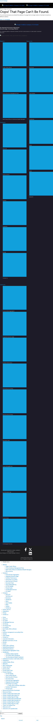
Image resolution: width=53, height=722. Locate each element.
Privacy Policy (23, 557)
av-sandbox (6, 627)
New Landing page (7, 665)
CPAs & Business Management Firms (15, 568)
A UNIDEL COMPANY (16, 550)
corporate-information (8, 639)
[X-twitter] (30, 549)
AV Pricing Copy (7, 625)
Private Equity (9, 588)
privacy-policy (6, 668)
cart (37, 720)
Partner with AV (7, 609)
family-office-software (8, 645)
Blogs (7, 604)
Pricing (4, 613)
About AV (8, 594)
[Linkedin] (30, 553)
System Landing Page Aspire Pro (11, 695)
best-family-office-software (10, 629)
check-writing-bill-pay (11, 675)
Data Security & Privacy (11, 581)
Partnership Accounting (11, 579)
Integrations (6, 611)
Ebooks (5, 642)
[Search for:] (9, 713)
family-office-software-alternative (16, 685)
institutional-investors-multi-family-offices (13, 658)
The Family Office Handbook (13, 655)
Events (4, 644)
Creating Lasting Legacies (12, 653)
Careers (7, 606)
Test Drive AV (9, 596)
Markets (5, 564)
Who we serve (9, 571)
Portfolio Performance (11, 578)
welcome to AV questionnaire (10, 708)
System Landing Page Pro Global (11, 702)
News (7, 601)
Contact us (8, 608)
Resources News (7, 692)
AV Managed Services (11, 589)
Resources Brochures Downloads (11, 690)
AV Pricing (5, 624)
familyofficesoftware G (8, 647)
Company (5, 593)
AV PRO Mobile (9, 586)
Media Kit (5, 663)
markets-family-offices (8, 662)
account (21, 720)
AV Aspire (8, 591)
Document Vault (10, 583)
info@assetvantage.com (28, 559)
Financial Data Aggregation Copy (11, 650)
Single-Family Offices (11, 566)
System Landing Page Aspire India (11, 693)
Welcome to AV (7, 707)
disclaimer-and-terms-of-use (10, 640)
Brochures (8, 598)
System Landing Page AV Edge (10, 697)
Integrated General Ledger (12, 576)
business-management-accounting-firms (13, 632)
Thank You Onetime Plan (9, 705)
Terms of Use (29, 557)
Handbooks (8, 599)
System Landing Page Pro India (10, 703)
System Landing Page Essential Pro (11, 700)
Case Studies (9, 603)
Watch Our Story (10, 551)
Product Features (7, 672)
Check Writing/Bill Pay (11, 584)
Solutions (5, 573)
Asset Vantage (3, 1)
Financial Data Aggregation (12, 574)
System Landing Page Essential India (12, 698)
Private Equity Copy (8, 670)
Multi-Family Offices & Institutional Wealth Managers (18, 569)
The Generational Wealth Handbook (14, 657)
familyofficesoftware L (8, 649)
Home (4, 617)
